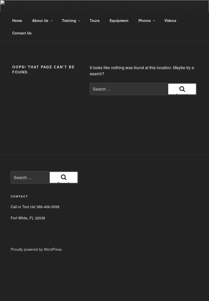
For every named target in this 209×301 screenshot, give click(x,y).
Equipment (119, 20)
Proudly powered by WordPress (36, 249)
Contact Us (22, 32)
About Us (40, 20)
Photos (144, 20)
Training (69, 20)
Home (17, 20)
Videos (170, 20)
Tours (95, 20)
